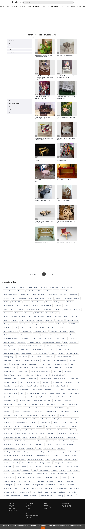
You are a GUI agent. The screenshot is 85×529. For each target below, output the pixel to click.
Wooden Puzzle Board (58, 492)
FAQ (27, 507)
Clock (72, 331)
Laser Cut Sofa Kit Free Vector (42, 242)
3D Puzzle (22, 6)
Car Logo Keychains (10, 324)
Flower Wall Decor (10, 371)
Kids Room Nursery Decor (42, 401)
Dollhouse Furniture (64, 349)
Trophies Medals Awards (66, 474)
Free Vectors (12, 53)
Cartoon (43, 324)
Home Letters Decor (10, 390)
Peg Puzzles (51, 430)
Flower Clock (68, 368)
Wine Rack (71, 485)
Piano (25, 437)
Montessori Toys (45, 422)
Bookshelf (28, 313)
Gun (21, 382)
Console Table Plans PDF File (64, 179)
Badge (50, 298)
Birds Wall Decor (9, 309)
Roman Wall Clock (9, 448)
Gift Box (22, 379)
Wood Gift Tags (37, 488)
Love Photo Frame (50, 411)
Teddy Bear (57, 466)
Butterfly (74, 316)
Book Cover (67, 309)
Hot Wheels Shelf (50, 390)
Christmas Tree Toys (41, 331)
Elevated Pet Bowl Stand (31, 360)
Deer (65, 342)
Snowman (65, 455)
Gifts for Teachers (45, 379)
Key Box (41, 397)
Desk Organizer (9, 346)
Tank (31, 466)
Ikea (22, 393)
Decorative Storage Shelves (51, 342)
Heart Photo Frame (33, 386)
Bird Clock (35, 305)
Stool (23, 463)
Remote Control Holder (11, 444)
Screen (36, 452)
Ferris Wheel (46, 364)
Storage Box (32, 463)
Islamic (44, 393)
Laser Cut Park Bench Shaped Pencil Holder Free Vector (66, 159)
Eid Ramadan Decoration (64, 357)
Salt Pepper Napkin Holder (12, 452)
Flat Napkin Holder (37, 368)
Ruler (39, 448)
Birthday (20, 309)
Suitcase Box (70, 463)
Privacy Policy (47, 507)
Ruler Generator (30, 519)
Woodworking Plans (14, 103)
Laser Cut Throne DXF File (63, 200)
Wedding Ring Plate (23, 485)
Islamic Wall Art (55, 393)
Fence (24, 364)
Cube (40, 338)
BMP (10, 106)
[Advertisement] (42, 21)
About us (28, 505)
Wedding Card (8, 485)
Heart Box (7, 386)
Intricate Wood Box (33, 393)
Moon (55, 422)
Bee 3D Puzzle (8, 305)
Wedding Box (70, 481)
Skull (69, 452)
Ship (42, 452)
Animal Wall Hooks (10, 298)
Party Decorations (28, 430)
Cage (21, 320)
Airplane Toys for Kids (33, 291)
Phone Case (51, 433)
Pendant (72, 430)
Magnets (75, 411)
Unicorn (39, 477)
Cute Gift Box (73, 338)
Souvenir (75, 455)
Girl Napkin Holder (60, 379)
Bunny (49, 316)
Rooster (21, 448)
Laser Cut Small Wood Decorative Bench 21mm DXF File (43, 97)
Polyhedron (41, 441)
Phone (42, 433)
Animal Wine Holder (25, 298)
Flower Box (57, 368)
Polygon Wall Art (29, 441)
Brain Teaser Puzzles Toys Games (14, 316)
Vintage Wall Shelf (10, 481)
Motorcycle (73, 422)
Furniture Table (9, 375)
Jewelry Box (7, 397)
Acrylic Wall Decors (67, 287)
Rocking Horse (68, 444)
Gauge (39, 375)
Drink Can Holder (72, 353)
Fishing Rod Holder (10, 368)
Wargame (50, 481)
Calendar (40, 320)
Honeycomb (24, 390)
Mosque (63, 422)
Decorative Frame (34, 342)
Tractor (76, 470)
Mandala (7, 415)
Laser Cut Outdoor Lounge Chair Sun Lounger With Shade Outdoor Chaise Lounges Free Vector (44, 77)
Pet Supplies (33, 433)
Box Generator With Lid (32, 515)
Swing (17, 466)
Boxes (29, 6)
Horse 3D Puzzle (37, 390)
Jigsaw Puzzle (31, 397)
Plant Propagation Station (56, 437)
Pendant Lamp (8, 433)
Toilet (34, 470)
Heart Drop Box (19, 386)
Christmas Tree (26, 331)
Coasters (28, 335)
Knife (41, 404)
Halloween (46, 382)
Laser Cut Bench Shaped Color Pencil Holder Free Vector (44, 138)
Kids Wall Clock (9, 404)
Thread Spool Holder (71, 466)
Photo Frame (74, 433)
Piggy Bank (33, 437)
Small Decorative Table (11, 455)
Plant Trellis (7, 441)
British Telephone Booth (36, 316)
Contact (28, 508)
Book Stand (7, 313)
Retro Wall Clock (27, 444)
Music (17, 426)
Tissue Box (26, 470)
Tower (62, 470)
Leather (49, 408)
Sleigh (76, 452)
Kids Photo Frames (25, 401)
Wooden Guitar (75, 488)
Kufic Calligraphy (52, 404)
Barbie (6, 302)
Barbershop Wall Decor (72, 298)
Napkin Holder (27, 426)
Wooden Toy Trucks (47, 496)
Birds (66, 305)
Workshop (60, 496)
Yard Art (69, 496)
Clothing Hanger (9, 335)
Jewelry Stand (19, 397)
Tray (12, 474)
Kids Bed (69, 397)
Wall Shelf (41, 481)
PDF (10, 100)
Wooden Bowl (49, 488)
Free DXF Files (12, 507)
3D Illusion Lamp (9, 287)
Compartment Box (47, 335)
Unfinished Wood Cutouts (26, 477)
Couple (72, 335)
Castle (58, 324)
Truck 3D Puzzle (9, 477)
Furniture (68, 371)
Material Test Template (49, 415)
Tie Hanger (15, 470)
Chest (29, 327)
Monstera (33, 422)
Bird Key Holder (46, 305)
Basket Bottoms (37, 302)
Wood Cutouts (36, 6)
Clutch (20, 335)
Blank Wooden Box (33, 309)
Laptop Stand (28, 408)
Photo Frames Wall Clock (12, 437)
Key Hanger (50, 397)
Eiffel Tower (8, 360)
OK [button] (43, 527)
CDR (10, 43)
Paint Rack (7, 430)
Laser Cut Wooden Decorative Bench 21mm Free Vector (66, 97)
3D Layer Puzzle (32, 287)
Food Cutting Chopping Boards (40, 371)
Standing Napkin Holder (35, 459)
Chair (15, 327)
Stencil (6, 463)
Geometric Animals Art (59, 375)
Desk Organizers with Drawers (27, 346)
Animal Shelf (73, 294)
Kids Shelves (58, 401)
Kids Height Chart (9, 401)
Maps (15, 415)
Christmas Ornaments (11, 331)
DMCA (45, 508)
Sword (24, 466)
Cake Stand (30, 320)
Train (5, 474)
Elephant (18, 360)
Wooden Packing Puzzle (40, 492)
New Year (49, 426)
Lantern (18, 408)
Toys (69, 470)
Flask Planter (24, 368)
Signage (62, 452)
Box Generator (30, 514)
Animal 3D (64, 291)
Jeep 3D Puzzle (74, 393)
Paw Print (41, 430)
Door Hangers (26, 353)
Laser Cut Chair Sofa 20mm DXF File (66, 242)
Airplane (20, 291)
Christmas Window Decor (59, 331)
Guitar (14, 382)
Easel (32, 357)
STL (10, 112)
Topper (55, 470)
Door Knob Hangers (41, 353)
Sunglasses (7, 466)
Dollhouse (51, 349)
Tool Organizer (44, 470)
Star (48, 459)
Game (19, 375)
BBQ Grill (70, 302)
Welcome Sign (50, 485)
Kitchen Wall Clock (31, 404)
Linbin (17, 411)
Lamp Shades (8, 408)
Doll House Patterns (38, 349)
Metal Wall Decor (24, 419)
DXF (10, 47)
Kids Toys (68, 401)
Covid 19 (25, 338)
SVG (10, 50)
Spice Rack (7, 459)
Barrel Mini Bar (16, 302)
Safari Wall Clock (49, 448)
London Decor (26, 411)
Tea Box (38, 466)
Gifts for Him (32, 379)
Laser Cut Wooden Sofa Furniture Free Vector (66, 138)
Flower (48, 368)
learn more (79, 525)
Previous (33, 274)
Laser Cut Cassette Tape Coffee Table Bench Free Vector (44, 222)
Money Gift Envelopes (71, 419)
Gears (46, 375)
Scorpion (27, 452)
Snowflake (55, 455)
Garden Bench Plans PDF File (42, 200)
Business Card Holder (61, 316)
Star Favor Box (57, 459)
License (46, 505)
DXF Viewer (29, 517)
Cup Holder (48, 338)
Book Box (57, 309)
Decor (44, 6)
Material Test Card (33, 415)
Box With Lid (38, 313)
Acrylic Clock (54, 287)
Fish (72, 364)
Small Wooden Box (28, 455)
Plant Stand (71, 437)
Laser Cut (11, 40)
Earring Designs (9, 357)
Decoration (21, 342)
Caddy (14, 320)
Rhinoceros (39, 444)
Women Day (25, 488)
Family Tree (15, 364)
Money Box (56, 419)
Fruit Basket (57, 371)
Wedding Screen (37, 485)
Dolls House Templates (11, 353)
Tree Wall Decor (28, 474)
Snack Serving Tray (43, 455)
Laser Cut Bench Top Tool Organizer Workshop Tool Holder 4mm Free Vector (44, 118)
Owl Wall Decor (74, 426)
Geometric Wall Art (10, 379)
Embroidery (46, 360)
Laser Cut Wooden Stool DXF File (65, 55)
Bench (18, 305)
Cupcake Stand (60, 338)
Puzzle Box (52, 441)
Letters (72, 408)
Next (53, 274)
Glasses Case (74, 379)
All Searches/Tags (13, 510)
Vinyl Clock (22, 481)
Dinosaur (49, 346)
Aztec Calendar (40, 298)
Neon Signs (38, 426)
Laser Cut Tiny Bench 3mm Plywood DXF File (44, 159)
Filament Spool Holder (60, 364)
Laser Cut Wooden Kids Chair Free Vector (43, 180)
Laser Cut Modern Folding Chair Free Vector (66, 118)
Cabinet (6, 320)
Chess (22, 327)
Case (51, 324)
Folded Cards (23, 371)
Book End (77, 309)
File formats (14, 6)
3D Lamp (21, 287)
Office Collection (60, 426)
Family (6, 364)
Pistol (42, 437)
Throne (6, 470)
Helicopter (46, 386)
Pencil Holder (62, 430)
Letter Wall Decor (60, 408)
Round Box (30, 448)
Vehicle (64, 477)
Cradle (33, 338)
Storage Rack (59, 463)
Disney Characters (61, 346)
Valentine (49, 477)
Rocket (58, 444)
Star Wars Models (70, 459)
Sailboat (60, 448)
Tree (18, 474)
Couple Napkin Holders (11, 338)
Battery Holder (58, 302)
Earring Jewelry (22, 357)
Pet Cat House (21, 433)
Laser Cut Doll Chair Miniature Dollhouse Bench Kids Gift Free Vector (66, 76)
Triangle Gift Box (42, 474)
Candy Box (60, 320)
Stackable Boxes (19, 459)
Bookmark (18, 313)
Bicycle (26, 305)
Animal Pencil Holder (38, 294)
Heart (78, 382)
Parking (16, 430)
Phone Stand (63, 433)
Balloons (58, 298)
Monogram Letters (21, 422)
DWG (10, 109)
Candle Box (49, 320)
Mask (22, 415)
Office (67, 6)
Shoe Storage (52, 452)
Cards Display (24, 324)
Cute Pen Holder (9, 342)
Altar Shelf (47, 291)
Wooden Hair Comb (10, 492)
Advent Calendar (9, 291)
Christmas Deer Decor (42, 327)
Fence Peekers (33, 364)
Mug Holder (8, 426)
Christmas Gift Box (58, 327)
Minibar (35, 419)
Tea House (47, 466)
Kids (62, 6)
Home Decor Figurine (59, 386)
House (62, 390)
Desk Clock (73, 342)
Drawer (61, 353)
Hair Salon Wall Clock (32, 382)
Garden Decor (28, 375)
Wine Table (7, 488)
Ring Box (49, 444)
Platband (18, 441)
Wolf (16, 488)
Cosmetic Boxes (62, 335)
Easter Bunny (49, 357)
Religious (74, 441)
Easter (39, 357)
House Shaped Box (73, 390)
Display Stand (24, 349)
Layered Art (40, 408)
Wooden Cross (62, 488)
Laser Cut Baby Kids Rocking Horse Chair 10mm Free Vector (43, 55)
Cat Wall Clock (73, 324)
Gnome (6, 382)
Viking (72, 477)
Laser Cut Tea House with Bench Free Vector (66, 222)
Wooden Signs (73, 492)
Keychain (61, 397)
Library (79, 6)
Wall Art (31, 481)
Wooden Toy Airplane (30, 496)
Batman (48, 302)
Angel (55, 291)
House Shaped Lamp (10, 393)
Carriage (34, 324)
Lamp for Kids (72, 404)
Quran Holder (63, 441)
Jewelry (73, 6)
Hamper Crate (57, 382)
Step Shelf (15, 463)
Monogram (7, 422)
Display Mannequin (10, 349)
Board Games (46, 309)
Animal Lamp (24, 294)
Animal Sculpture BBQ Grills (57, 294)
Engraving (73, 360)
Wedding (60, 481)
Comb (36, 335)
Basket (27, 302)
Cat (64, 324)
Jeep (64, 393)
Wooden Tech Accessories (12, 496)
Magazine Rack (64, 411)
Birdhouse (58, 305)
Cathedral (7, 327)
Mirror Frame (46, 419)
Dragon (53, 353)
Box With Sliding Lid (52, 313)
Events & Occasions (53, 6)
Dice (41, 346)
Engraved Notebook (60, 360)
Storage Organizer (45, 463)
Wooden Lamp (24, 492)
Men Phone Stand (9, 419)
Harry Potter (69, 382)
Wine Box (61, 485)
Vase (56, 477)
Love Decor (38, 411)
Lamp (62, 404)
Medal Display (64, 415)
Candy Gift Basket (72, 320)
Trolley (52, 474)
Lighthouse (7, 411)
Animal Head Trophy (10, 294)
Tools (7, 6)
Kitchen (19, 404)
